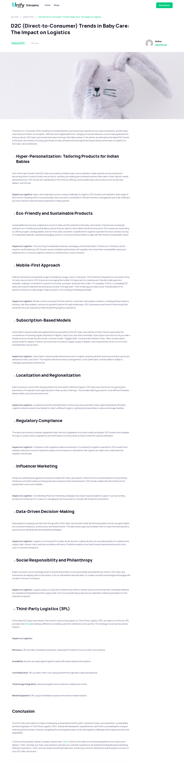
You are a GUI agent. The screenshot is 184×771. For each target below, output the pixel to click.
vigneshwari (161, 44)
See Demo (164, 5)
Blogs (56, 5)
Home (47, 5)
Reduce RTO (28, 17)
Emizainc (32, 5)
